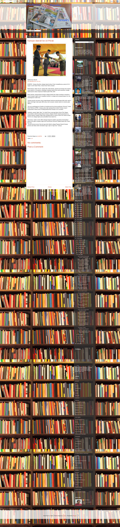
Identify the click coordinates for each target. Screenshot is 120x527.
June (79, 252)
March (80, 336)
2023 (78, 209)
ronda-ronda (78, 489)
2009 (78, 238)
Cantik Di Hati (78, 448)
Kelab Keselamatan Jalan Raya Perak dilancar (84, 331)
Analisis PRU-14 (79, 426)
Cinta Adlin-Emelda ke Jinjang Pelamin (83, 281)
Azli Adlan (86, 500)
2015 (78, 226)
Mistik (76, 422)
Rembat (77, 472)
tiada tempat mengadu (80, 491)
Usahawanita (78, 441)
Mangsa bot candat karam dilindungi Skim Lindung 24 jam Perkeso (87, 116)
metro (76, 385)
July (79, 250)
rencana (77, 400)
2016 (78, 223)
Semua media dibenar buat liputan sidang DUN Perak (83, 324)
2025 (78, 205)
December (80, 240)
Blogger (74, 515)
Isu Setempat (78, 431)
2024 (78, 207)
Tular (76, 438)
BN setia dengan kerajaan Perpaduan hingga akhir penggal (87, 103)
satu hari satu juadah (80, 424)
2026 (78, 203)
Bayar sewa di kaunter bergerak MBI (83, 313)
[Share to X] (51, 136)
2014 (78, 228)
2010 (78, 236)
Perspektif (77, 436)
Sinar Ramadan (79, 482)
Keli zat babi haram (82, 291)
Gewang (77, 455)
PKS (76, 465)
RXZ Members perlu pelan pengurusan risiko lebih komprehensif (87, 129)
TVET (76, 484)
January (80, 341)
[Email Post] (45, 136)
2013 (78, 230)
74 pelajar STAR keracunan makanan (83, 328)
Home (50, 187)
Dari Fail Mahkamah (80, 451)
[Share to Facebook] (53, 136)
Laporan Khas (78, 412)
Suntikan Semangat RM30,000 (82, 268)
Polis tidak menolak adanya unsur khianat (83, 260)
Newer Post (31, 187)
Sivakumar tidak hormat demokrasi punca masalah (83, 294)
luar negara (77, 417)
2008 (78, 343)
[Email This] (48, 136)
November (80, 242)
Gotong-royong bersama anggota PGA (83, 317)
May (79, 254)
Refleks (77, 470)
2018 (78, 219)
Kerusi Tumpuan (79, 429)
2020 (78, 215)
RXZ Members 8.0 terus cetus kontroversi (87, 162)
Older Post (68, 187)
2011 (78, 234)
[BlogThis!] (50, 136)
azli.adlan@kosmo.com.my (34, 81)
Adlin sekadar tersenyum (84, 278)
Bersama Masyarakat (80, 414)
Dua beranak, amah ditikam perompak (83, 288)
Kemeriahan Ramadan (80, 434)
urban (76, 446)
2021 (78, 213)
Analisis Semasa (79, 405)
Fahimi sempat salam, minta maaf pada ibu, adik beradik (87, 186)
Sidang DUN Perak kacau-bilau (82, 305)
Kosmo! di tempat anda (80, 460)
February (80, 339)
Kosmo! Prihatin (79, 407)
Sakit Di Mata (78, 477)
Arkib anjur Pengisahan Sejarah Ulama (83, 310)
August (80, 248)
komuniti (77, 395)
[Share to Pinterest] (54, 136)
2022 (78, 211)
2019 (78, 217)
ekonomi (77, 398)
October (80, 244)
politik (76, 390)
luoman (64, 515)
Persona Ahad (78, 467)
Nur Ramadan (78, 463)
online (76, 378)
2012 (78, 232)
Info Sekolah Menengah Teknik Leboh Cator (83, 257)
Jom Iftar (77, 458)
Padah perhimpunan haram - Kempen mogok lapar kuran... (83, 275)
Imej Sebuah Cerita (82, 60)
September (81, 246)
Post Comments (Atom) (52, 191)
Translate (37, 32)
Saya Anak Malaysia (80, 479)
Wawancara (78, 443)
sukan (76, 393)
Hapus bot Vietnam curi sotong (82, 140)
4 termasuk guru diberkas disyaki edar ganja (87, 77)
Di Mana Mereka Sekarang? (81, 453)
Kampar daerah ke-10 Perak (41, 40)
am (32, 138)
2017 (78, 221)
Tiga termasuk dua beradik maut (82, 320)
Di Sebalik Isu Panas (80, 402)
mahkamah (77, 388)
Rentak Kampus (79, 475)
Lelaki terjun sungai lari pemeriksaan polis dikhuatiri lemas (87, 150)
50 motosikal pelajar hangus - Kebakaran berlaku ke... (83, 264)
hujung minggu (78, 487)
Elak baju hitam (81, 307)
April (79, 334)
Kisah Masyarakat (79, 419)
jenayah (77, 381)
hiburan (77, 410)
